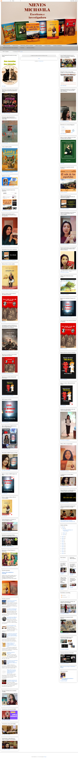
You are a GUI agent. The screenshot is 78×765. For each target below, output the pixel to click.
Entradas (64, 595)
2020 (63, 545)
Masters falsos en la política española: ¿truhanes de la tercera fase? (11, 645)
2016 (63, 551)
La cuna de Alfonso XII (11, 625)
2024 (63, 538)
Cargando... (62, 559)
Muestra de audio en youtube (7, 373)
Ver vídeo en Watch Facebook (8, 546)
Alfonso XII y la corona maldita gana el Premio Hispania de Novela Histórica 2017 (11, 671)
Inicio (39, 58)
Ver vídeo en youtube (6, 113)
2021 (63, 543)
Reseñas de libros (30, 47)
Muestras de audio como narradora (10, 47)
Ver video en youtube (6, 448)
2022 (63, 541)
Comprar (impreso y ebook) (7, 172)
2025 (63, 536)
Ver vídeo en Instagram (6, 531)
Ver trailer (4, 86)
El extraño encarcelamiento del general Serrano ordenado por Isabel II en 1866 (12, 662)
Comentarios (64, 597)
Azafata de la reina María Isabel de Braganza (12, 601)
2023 (63, 540)
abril (64, 528)
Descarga (4, 321)
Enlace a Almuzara (5, 350)
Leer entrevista (5, 143)
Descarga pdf (4, 493)
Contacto (22, 47)
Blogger (45, 756)
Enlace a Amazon (5, 422)
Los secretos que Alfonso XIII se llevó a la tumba (12, 618)
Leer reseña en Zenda (6, 210)
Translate (21, 51)
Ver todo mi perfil (63, 680)
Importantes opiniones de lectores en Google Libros (12, 681)
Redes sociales (39, 45)
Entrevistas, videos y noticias (27, 45)
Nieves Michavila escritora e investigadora (67, 679)
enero (64, 534)
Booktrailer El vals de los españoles (9, 260)
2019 (63, 546)
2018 (63, 548)
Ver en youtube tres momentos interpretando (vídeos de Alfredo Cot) (67, 521)
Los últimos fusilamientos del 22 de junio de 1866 (12, 609)
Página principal (6, 45)
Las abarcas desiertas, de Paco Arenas (68, 530)
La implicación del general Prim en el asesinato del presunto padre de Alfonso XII (12, 635)
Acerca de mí (15, 45)
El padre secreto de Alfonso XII (11, 653)
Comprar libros (47, 45)
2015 (63, 553)
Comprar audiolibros (57, 45)
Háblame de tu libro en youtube (8, 186)
